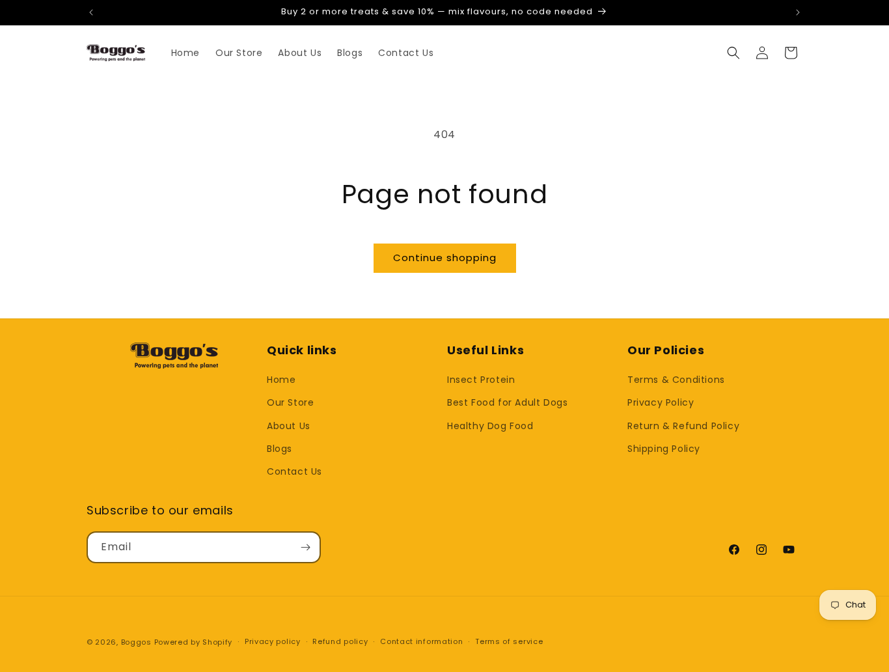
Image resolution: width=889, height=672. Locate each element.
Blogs (279, 448)
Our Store (290, 402)
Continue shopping (445, 257)
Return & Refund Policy (683, 425)
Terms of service (509, 641)
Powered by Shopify (193, 642)
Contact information (421, 641)
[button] (733, 52)
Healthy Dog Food (490, 425)
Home (281, 379)
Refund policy (340, 641)
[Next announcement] (798, 12)
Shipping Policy (663, 448)
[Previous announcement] (91, 12)
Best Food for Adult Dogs (507, 402)
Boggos (136, 642)
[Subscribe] (305, 547)
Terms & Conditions (676, 379)
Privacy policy (273, 641)
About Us (288, 425)
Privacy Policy (660, 402)
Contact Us (294, 471)
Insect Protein (481, 379)
